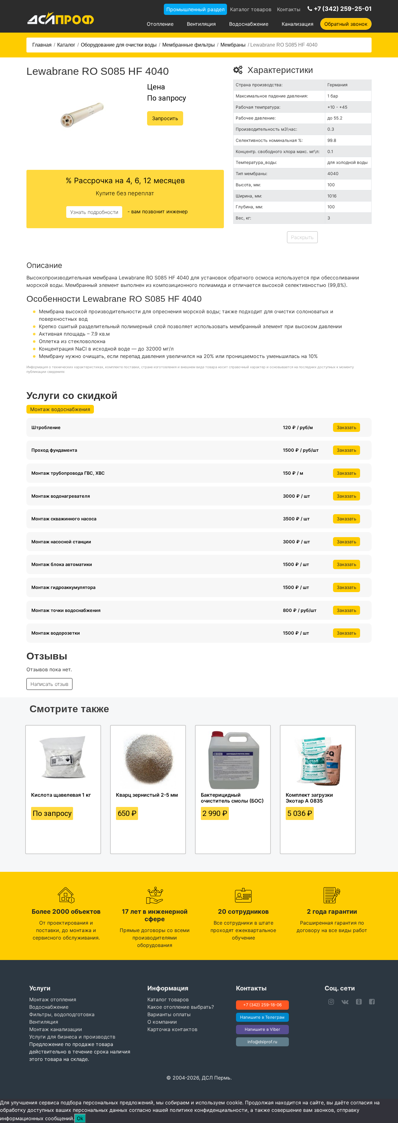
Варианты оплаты (169, 1014)
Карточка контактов (172, 1029)
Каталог (66, 45)
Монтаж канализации (55, 1029)
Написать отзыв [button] (49, 684)
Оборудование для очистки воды (119, 45)
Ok (80, 1118)
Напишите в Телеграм (262, 1017)
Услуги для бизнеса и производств (72, 1037)
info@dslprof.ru (262, 1041)
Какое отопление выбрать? (180, 1007)
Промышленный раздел (195, 9)
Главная (42, 45)
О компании (162, 1022)
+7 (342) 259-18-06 (262, 1004)
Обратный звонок (346, 24)
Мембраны (233, 45)
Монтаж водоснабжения (60, 409)
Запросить (165, 118)
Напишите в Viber (262, 1029)
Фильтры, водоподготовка (62, 1014)
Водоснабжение (248, 24)
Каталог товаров (250, 9)
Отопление (160, 24)
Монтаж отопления (52, 999)
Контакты (288, 9)
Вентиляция (201, 24)
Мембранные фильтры (188, 45)
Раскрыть (302, 237)
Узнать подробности (94, 212)
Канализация (297, 24)
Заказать (346, 427)
